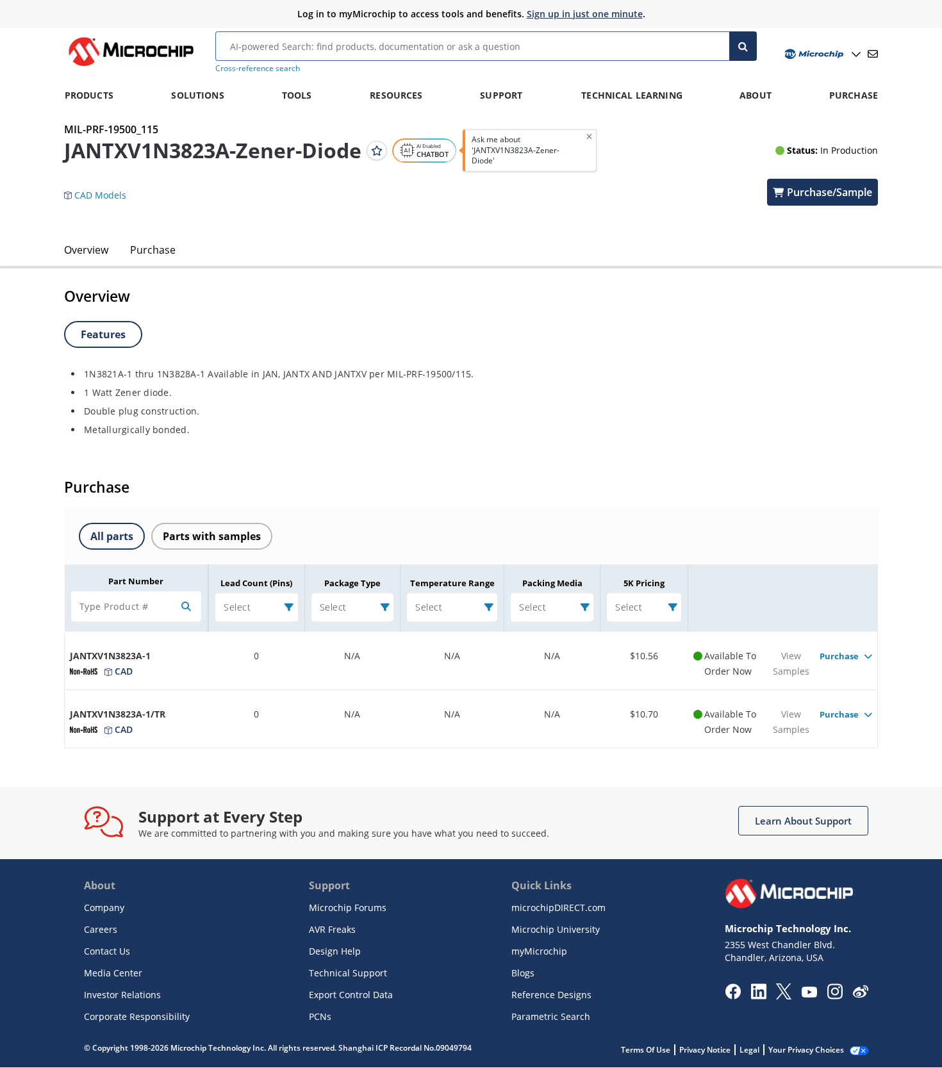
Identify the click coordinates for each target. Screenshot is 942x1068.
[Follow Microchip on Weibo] (860, 994)
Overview (86, 250)
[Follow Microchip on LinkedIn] (758, 995)
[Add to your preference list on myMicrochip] (377, 150)
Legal (749, 1049)
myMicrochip (539, 951)
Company (104, 907)
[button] (101, 190)
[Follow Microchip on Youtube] (809, 993)
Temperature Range (452, 583)
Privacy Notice (705, 1049)
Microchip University (555, 929)
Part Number (135, 581)
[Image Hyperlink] (130, 66)
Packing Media (552, 583)
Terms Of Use (645, 1049)
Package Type (352, 583)
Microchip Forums (347, 907)
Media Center (113, 973)
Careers (100, 929)
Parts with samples (212, 536)
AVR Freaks (332, 929)
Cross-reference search (257, 68)
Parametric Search (550, 1016)
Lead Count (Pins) (256, 583)
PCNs (320, 1016)
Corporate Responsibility (137, 1016)
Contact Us (107, 951)
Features (103, 334)
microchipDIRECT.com (558, 907)
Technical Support (348, 973)
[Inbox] (873, 54)
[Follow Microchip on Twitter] (783, 995)
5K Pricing (644, 583)
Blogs (522, 973)
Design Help (335, 951)
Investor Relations (122, 995)
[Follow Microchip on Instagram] (835, 995)
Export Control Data (351, 995)
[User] (821, 54)
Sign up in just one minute (585, 14)
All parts (111, 536)
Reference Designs (551, 995)
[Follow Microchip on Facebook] (733, 995)
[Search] (743, 46)
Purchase (153, 250)
